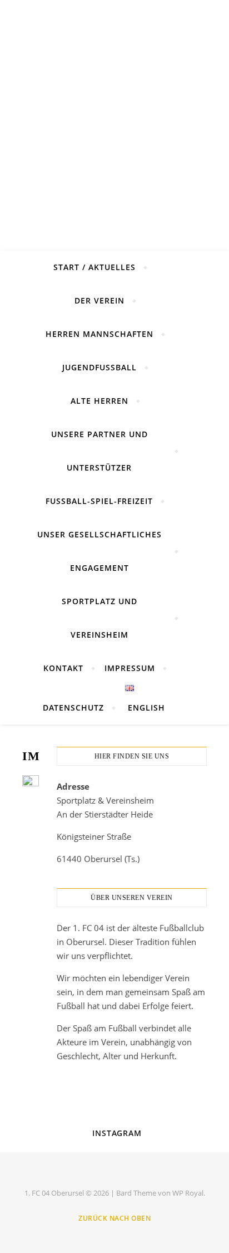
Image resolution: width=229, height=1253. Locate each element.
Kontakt (63, 668)
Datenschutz (73, 707)
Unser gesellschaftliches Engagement (99, 551)
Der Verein (99, 300)
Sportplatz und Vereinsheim (99, 618)
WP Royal (187, 1193)
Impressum (129, 668)
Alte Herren (99, 400)
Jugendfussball (99, 367)
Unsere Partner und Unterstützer (99, 451)
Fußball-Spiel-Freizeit (99, 501)
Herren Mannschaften (99, 334)
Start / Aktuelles (94, 267)
